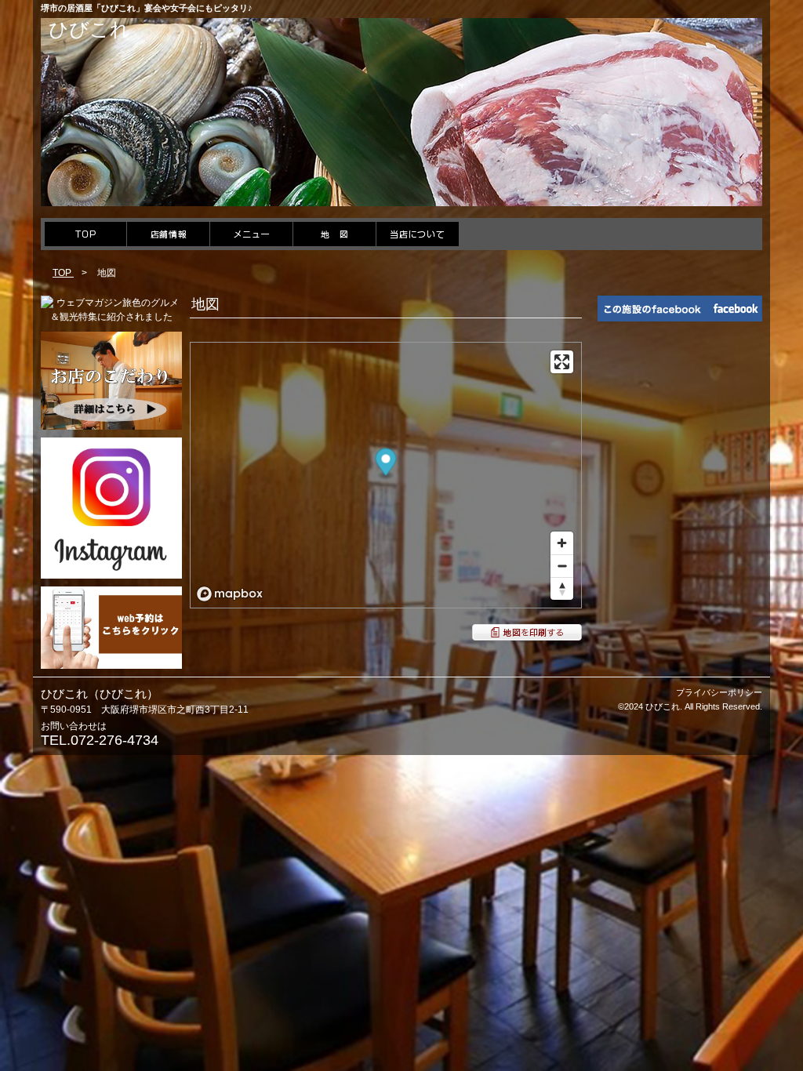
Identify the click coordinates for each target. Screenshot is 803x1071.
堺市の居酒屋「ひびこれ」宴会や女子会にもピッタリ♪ (147, 8)
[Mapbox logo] (229, 594)
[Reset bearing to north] (561, 588)
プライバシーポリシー (719, 692)
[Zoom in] (561, 543)
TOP (63, 272)
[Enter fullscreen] (561, 361)
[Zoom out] (561, 565)
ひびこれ (89, 29)
